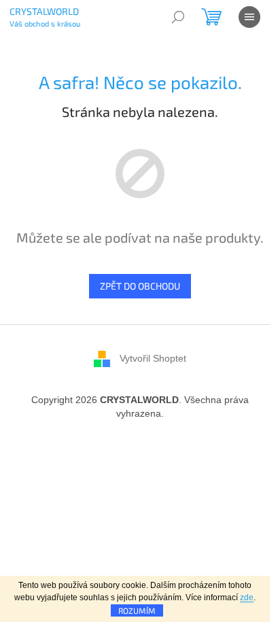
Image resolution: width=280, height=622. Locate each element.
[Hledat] (178, 17)
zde (246, 597)
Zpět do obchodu (140, 286)
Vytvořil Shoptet (153, 357)
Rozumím (137, 610)
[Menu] (249, 17)
